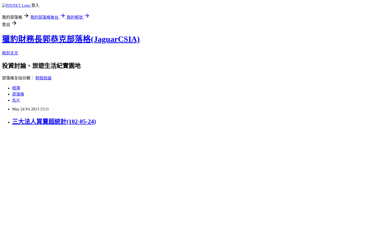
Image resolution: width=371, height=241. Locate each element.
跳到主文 (10, 53)
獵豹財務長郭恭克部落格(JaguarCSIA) (71, 39)
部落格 (18, 94)
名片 (16, 100)
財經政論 (43, 78)
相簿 (16, 88)
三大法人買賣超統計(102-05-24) (54, 121)
